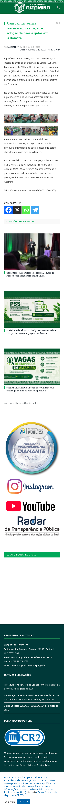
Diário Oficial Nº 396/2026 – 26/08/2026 (23, 705)
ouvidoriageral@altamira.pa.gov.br (28, 665)
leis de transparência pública (18, 765)
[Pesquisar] (58, 7)
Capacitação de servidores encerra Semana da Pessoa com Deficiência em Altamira (30, 274)
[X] (17, 210)
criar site (24, 752)
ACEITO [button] (24, 801)
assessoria (26, 757)
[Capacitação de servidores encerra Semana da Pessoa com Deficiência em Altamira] (32, 251)
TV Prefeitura (53, 49)
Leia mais (31, 792)
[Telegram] (35, 210)
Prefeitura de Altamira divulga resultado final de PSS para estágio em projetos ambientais (31, 332)
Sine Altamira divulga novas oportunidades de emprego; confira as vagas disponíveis (30, 389)
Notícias (41, 49)
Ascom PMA (13, 47)
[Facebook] (8, 210)
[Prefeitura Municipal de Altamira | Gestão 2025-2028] (32, 6)
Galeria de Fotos (28, 49)
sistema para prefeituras (44, 752)
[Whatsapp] (26, 210)
